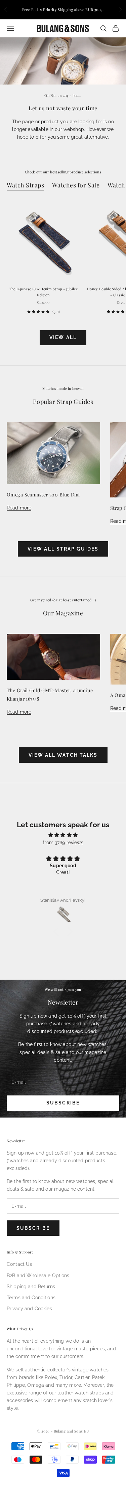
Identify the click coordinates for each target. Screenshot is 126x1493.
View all (63, 337)
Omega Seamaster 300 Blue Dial (43, 494)
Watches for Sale (75, 185)
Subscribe (63, 1102)
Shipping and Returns (31, 1286)
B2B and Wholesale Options (38, 1275)
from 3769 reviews (63, 842)
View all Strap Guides (63, 549)
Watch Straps (25, 185)
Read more (19, 507)
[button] (57, 931)
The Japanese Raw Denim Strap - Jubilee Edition (43, 291)
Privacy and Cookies (29, 1308)
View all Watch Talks (63, 755)
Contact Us (19, 1264)
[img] (63, 835)
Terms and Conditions (31, 1297)
